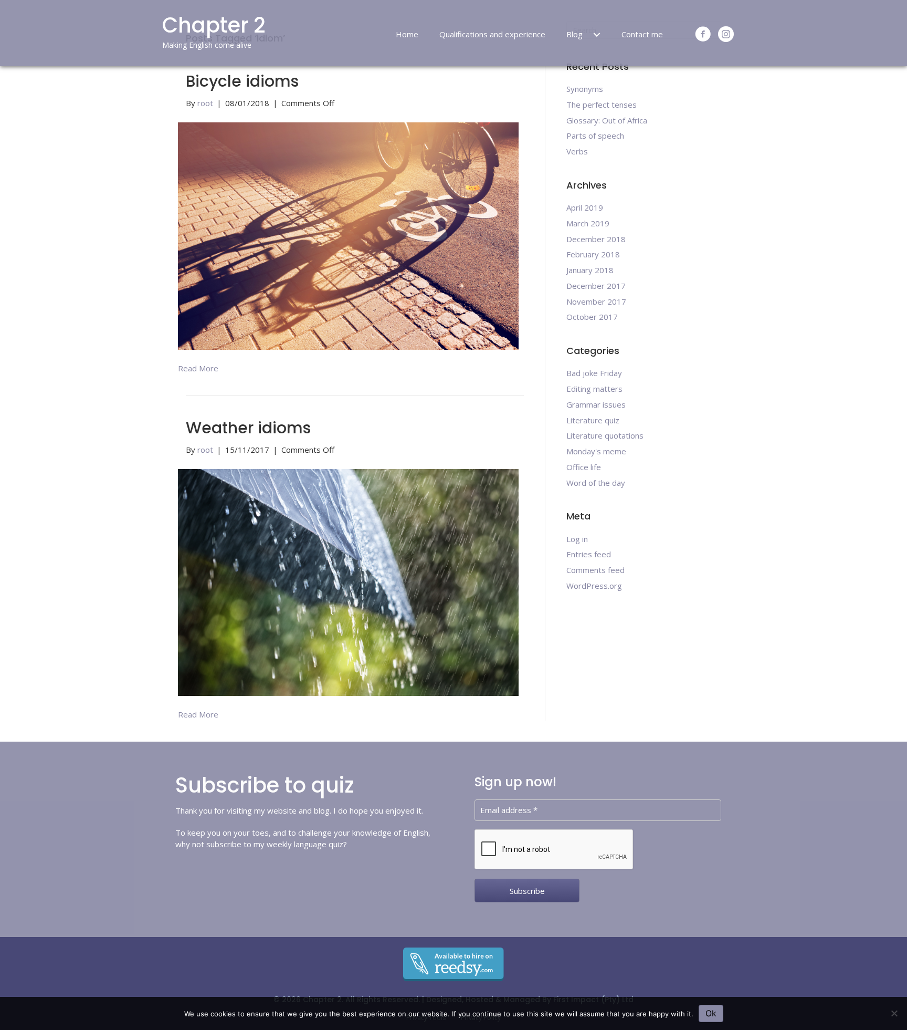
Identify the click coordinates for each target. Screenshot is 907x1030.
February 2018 (593, 254)
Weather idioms (248, 428)
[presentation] (554, 849)
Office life (583, 467)
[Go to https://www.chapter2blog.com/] (252, 33)
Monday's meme (596, 451)
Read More (198, 368)
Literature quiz (592, 420)
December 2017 (596, 285)
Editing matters (594, 388)
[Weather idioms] (348, 581)
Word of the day (595, 482)
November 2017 (596, 301)
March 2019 (587, 223)
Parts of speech (595, 135)
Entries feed (588, 554)
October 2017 (592, 316)
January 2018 (590, 270)
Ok (710, 1013)
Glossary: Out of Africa (606, 120)
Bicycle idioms (242, 81)
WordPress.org (594, 585)
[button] (597, 34)
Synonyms (584, 89)
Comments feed (595, 570)
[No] (894, 1013)
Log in (577, 539)
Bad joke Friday (594, 373)
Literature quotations (605, 435)
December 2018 (596, 239)
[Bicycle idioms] (348, 235)
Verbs (577, 151)
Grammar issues (596, 404)
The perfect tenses (601, 104)
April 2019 (584, 207)
